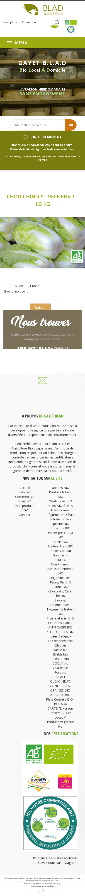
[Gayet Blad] (42, 9)
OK (71, 125)
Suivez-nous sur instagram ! (58, 862)
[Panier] (57, 21)
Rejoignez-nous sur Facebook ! (55, 858)
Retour (40, 307)
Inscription (10, 22)
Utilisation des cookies (42, 886)
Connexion (29, 22)
